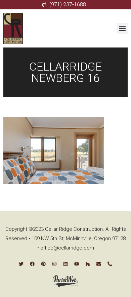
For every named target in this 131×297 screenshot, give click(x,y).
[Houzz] (87, 264)
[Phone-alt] (110, 264)
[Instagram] (54, 264)
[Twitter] (21, 264)
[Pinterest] (43, 264)
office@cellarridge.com (67, 248)
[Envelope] (98, 264)
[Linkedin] (65, 264)
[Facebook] (32, 264)
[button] (122, 28)
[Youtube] (76, 264)
